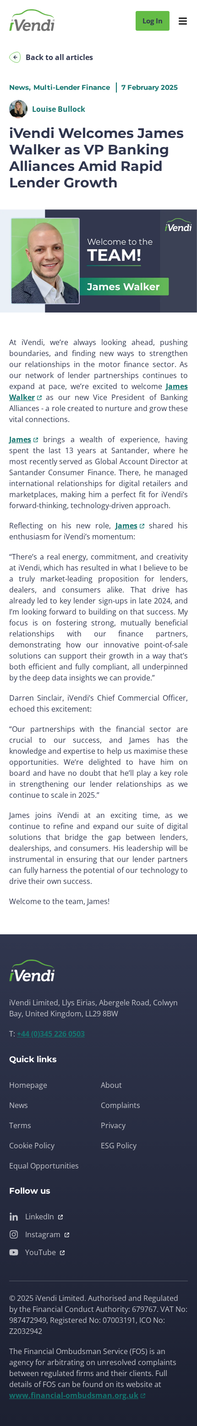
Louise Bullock (58, 109)
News (19, 87)
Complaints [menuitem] (120, 1105)
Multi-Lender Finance (71, 87)
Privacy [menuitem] (113, 1125)
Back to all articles (59, 57)
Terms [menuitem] (20, 1125)
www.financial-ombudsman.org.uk (73, 1395)
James (20, 439)
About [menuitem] (111, 1085)
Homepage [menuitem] (28, 1085)
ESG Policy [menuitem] (119, 1146)
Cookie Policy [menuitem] (32, 1146)
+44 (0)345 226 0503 (51, 1034)
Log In (152, 20)
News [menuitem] (18, 1105)
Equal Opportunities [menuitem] (44, 1166)
